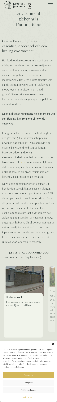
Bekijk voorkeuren (28, 390)
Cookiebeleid (27, 397)
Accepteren (28, 375)
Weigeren (28, 383)
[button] (52, 344)
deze (22, 162)
